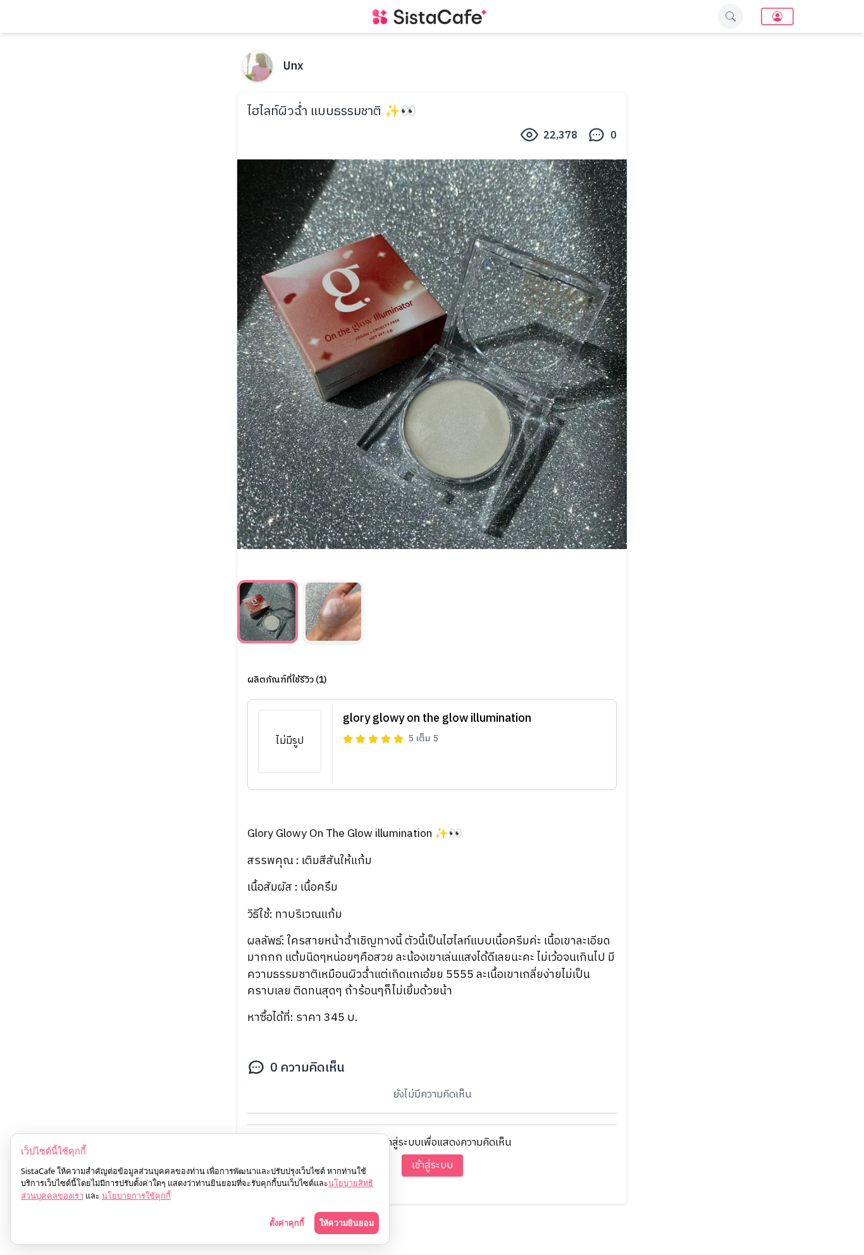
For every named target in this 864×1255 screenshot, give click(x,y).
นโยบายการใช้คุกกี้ (136, 1195)
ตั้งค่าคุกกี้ (286, 1222)
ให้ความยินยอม (346, 1222)
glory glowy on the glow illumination (437, 718)
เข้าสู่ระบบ (432, 1165)
